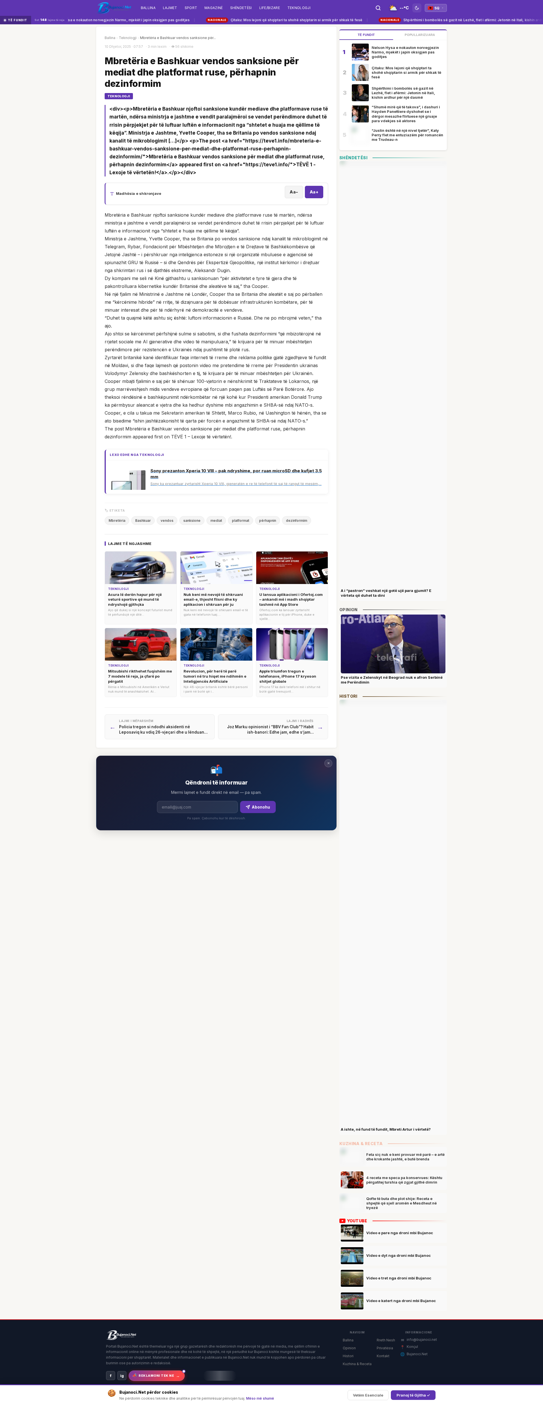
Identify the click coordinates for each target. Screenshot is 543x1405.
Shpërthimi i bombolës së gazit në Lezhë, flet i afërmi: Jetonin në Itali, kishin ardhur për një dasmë (403, 93)
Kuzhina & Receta (357, 1364)
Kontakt (383, 1356)
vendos (167, 520)
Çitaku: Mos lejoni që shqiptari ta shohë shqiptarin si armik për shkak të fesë (274, 20)
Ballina (110, 38)
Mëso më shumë (260, 1398)
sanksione (192, 520)
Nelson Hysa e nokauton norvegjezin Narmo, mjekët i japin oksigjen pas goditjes (101, 20)
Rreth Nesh (386, 1340)
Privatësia (385, 1348)
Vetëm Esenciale (368, 1395)
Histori (348, 1356)
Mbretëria (117, 520)
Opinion (349, 1348)
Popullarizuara (420, 34)
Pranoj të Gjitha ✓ (413, 1395)
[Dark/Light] (416, 7)
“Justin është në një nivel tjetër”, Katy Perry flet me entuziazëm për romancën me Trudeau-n (407, 135)
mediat (216, 520)
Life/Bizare (269, 8)
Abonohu (261, 807)
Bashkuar (143, 520)
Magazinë (213, 8)
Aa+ (314, 191)
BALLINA (148, 8)
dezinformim (296, 520)
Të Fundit (366, 34)
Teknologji (299, 8)
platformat (240, 520)
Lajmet (170, 8)
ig (122, 1376)
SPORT (191, 8)
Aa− (294, 191)
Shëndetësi (241, 8)
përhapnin (267, 520)
